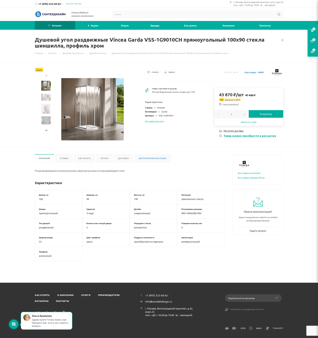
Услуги (86, 295)
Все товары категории (249, 173)
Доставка (123, 158)
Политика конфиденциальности (247, 309)
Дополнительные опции (153, 158)
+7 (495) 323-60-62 (156, 295)
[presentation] (46, 75)
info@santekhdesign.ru (158, 301)
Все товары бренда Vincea (251, 177)
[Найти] (279, 14)
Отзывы (64, 158)
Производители (109, 295)
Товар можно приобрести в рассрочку (250, 136)
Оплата (104, 158)
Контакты (62, 301)
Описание (44, 158)
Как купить (84, 158)
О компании (65, 295)
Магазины (42, 301)
